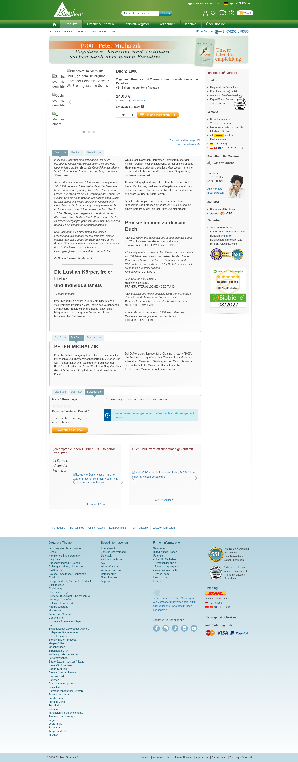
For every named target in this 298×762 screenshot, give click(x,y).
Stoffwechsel (56, 676)
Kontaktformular (118, 527)
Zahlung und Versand (113, 551)
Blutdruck (54, 577)
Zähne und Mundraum (61, 614)
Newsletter (159, 548)
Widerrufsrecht (109, 566)
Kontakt (157, 581)
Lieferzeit (106, 555)
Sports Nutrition (58, 668)
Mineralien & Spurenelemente (66, 712)
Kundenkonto (108, 548)
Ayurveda (54, 727)
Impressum (202, 757)
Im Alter (53, 734)
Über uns (158, 555)
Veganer (53, 720)
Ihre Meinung (160, 577)
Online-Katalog (96, 527)
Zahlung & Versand (240, 757)
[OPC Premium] (164, 474)
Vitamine (54, 709)
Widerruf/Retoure (111, 570)
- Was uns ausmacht (165, 570)
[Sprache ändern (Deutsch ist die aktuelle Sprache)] (228, 3)
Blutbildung (55, 588)
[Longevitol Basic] (98, 478)
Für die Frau (56, 698)
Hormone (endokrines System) (66, 690)
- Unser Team (161, 573)
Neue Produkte (109, 577)
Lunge (52, 551)
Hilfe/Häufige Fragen (165, 551)
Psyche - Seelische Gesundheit (67, 573)
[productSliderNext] (122, 482)
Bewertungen (94, 152)
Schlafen (54, 679)
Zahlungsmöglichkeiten (220, 617)
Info (227, 235)
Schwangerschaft (59, 694)
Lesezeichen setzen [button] (164, 527)
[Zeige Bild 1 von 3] (83, 132)
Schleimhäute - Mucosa (62, 639)
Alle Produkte (58, 527)
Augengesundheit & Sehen (64, 562)
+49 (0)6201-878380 (234, 31)
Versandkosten (138, 100)
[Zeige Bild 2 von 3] (88, 132)
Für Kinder (55, 705)
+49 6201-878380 (224, 163)
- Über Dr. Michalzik (164, 559)
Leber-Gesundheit (59, 636)
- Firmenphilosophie (164, 562)
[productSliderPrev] (74, 482)
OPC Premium (163, 499)
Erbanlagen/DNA (58, 650)
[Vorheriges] (70, 101)
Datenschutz (108, 573)
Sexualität (54, 687)
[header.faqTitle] (231, 14)
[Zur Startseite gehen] (68, 9)
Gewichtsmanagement (62, 683)
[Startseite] (54, 24)
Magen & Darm (57, 643)
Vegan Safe (55, 723)
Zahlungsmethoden (112, 559)
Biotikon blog (77, 527)
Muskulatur (55, 610)
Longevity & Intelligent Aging (65, 621)
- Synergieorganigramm (166, 566)
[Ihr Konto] (205, 12)
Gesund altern (57, 617)
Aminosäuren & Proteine (63, 672)
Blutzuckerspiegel (59, 592)
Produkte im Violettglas (62, 716)
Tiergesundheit (57, 731)
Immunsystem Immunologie (65, 548)
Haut (51, 625)
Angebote (106, 581)
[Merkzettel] (213, 13)
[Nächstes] (110, 101)
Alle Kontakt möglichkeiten (215, 190)
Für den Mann (57, 701)
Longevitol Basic (96, 504)
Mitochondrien (57, 647)
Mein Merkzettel (139, 527)
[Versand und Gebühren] (222, 14)
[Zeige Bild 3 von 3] (93, 132)
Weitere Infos (234, 567)
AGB (104, 562)
